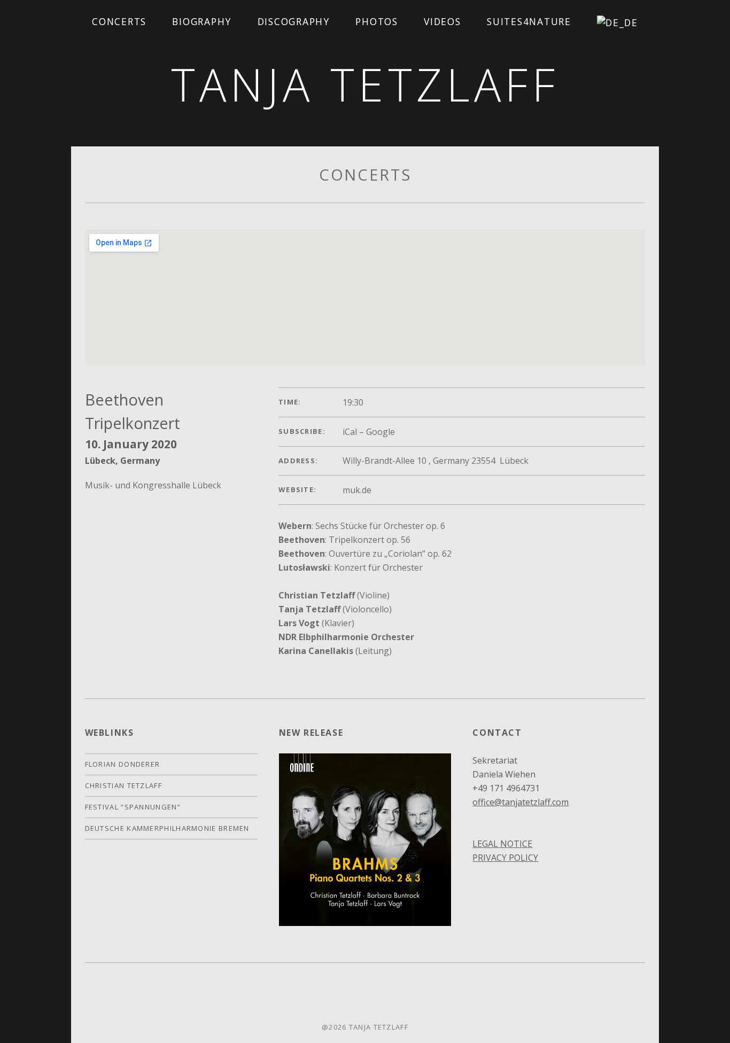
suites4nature (529, 21)
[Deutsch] (618, 22)
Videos (442, 21)
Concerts (119, 21)
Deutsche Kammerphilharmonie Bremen (167, 828)
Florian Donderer (122, 764)
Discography (294, 21)
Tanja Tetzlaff (365, 84)
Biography (201, 21)
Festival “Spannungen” (133, 807)
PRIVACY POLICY (505, 857)
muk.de (357, 490)
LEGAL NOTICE (502, 844)
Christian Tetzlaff (123, 785)
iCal (350, 432)
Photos (376, 21)
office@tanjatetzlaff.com (520, 802)
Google (380, 432)
